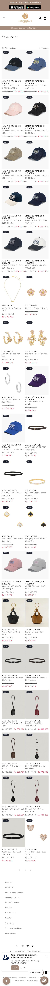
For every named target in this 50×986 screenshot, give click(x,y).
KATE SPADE (7, 306)
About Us (8, 882)
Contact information (32, 980)
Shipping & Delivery (12, 897)
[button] (4, 18)
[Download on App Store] (16, 7)
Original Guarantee (12, 903)
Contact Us (9, 887)
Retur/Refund (10, 913)
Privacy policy (32, 977)
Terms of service (19, 980)
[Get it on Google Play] (33, 7)
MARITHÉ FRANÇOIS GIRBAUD (11, 82)
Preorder (8, 908)
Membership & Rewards (14, 892)
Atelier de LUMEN (33, 445)
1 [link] (19, 870)
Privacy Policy (10, 933)
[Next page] (30, 870)
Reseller (8, 918)
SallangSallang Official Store (17, 977)
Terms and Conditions (13, 928)
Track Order (9, 923)
